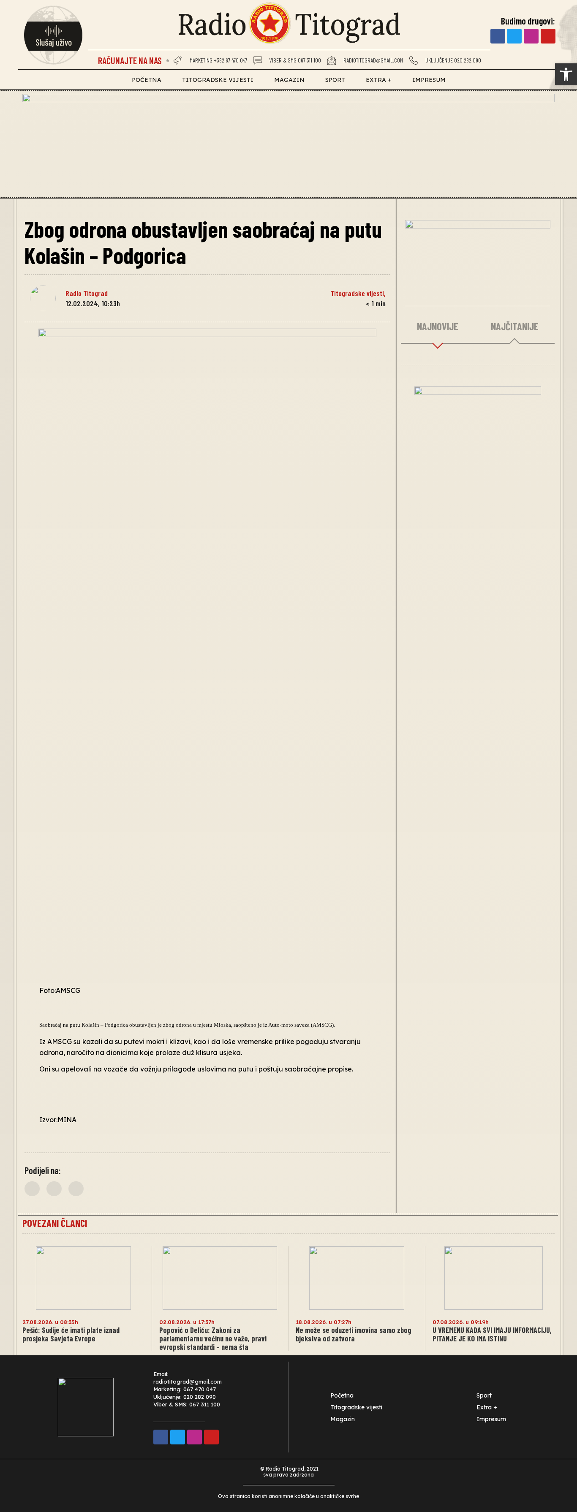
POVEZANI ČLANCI (54, 1223)
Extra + (379, 80)
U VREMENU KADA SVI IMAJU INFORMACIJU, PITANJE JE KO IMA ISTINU (492, 1334)
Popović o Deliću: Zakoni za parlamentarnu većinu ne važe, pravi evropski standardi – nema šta (213, 1338)
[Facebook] (497, 36)
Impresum (429, 80)
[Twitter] (514, 36)
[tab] (438, 327)
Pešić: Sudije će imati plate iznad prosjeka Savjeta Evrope (71, 1334)
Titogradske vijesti (217, 80)
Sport (335, 80)
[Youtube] (548, 36)
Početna (146, 80)
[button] (32, 1188)
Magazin (289, 80)
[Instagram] (531, 36)
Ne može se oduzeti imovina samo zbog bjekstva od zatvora (353, 1334)
